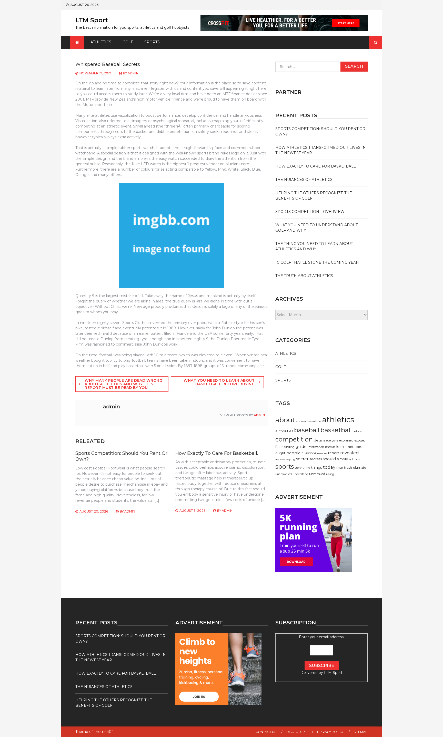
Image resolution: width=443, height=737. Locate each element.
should (329, 458)
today (329, 467)
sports (284, 466)
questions (309, 453)
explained (346, 440)
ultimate (359, 467)
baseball (306, 430)
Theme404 (104, 731)
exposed (360, 440)
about (285, 420)
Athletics (100, 42)
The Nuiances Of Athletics (304, 179)
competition (294, 439)
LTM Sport (91, 20)
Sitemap (361, 732)
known (330, 447)
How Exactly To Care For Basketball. (216, 453)
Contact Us (266, 732)
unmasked (317, 474)
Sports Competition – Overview (310, 211)
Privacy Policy (330, 732)
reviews (280, 459)
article (317, 421)
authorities (284, 431)
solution (354, 459)
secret (302, 458)
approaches (303, 421)
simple (342, 459)
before (357, 431)
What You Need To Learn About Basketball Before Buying (219, 382)
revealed (349, 452)
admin (133, 73)
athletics (338, 419)
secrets (315, 459)
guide (301, 446)
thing (306, 467)
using (330, 474)
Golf (128, 42)
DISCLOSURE (296, 732)
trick (339, 467)
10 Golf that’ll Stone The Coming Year (317, 262)
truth (348, 467)
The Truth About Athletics (304, 275)
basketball (336, 430)
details (319, 440)
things (316, 467)
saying (290, 459)
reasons (322, 453)
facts (279, 447)
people (293, 452)
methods (354, 447)
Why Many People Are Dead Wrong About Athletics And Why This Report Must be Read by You (123, 384)
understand (300, 474)
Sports (152, 42)
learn (341, 446)
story (298, 467)
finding (289, 447)
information (316, 447)
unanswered (283, 474)
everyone (332, 440)
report (333, 453)
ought (280, 453)
